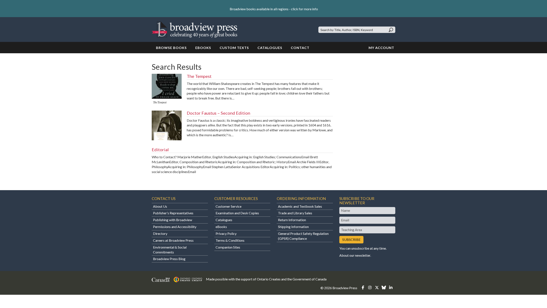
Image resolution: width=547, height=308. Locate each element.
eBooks (203, 48)
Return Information (292, 220)
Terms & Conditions (230, 240)
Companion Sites (228, 247)
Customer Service (228, 206)
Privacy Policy (226, 233)
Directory (160, 233)
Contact (300, 48)
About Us (160, 206)
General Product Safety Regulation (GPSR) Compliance (303, 235)
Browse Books (171, 48)
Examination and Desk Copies (237, 213)
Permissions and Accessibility (174, 227)
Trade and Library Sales (295, 213)
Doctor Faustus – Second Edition (218, 113)
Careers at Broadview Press (173, 240)
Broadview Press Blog (169, 259)
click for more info (304, 9)
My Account (381, 48)
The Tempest (199, 76)
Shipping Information (293, 227)
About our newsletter (354, 255)
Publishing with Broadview (172, 220)
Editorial (160, 149)
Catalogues (269, 48)
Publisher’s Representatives (173, 213)
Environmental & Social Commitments (170, 249)
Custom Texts (234, 48)
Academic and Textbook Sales (300, 206)
